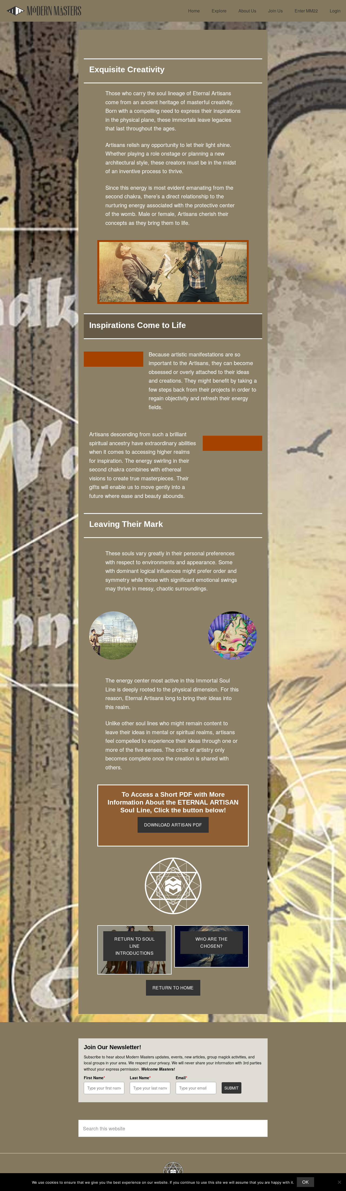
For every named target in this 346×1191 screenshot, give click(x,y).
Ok (305, 1182)
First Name (94, 1077)
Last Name (140, 1077)
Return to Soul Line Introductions (134, 946)
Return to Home (173, 988)
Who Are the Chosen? (211, 942)
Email (181, 1077)
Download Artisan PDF (173, 825)
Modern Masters (43, 11)
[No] (339, 1182)
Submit (231, 1088)
